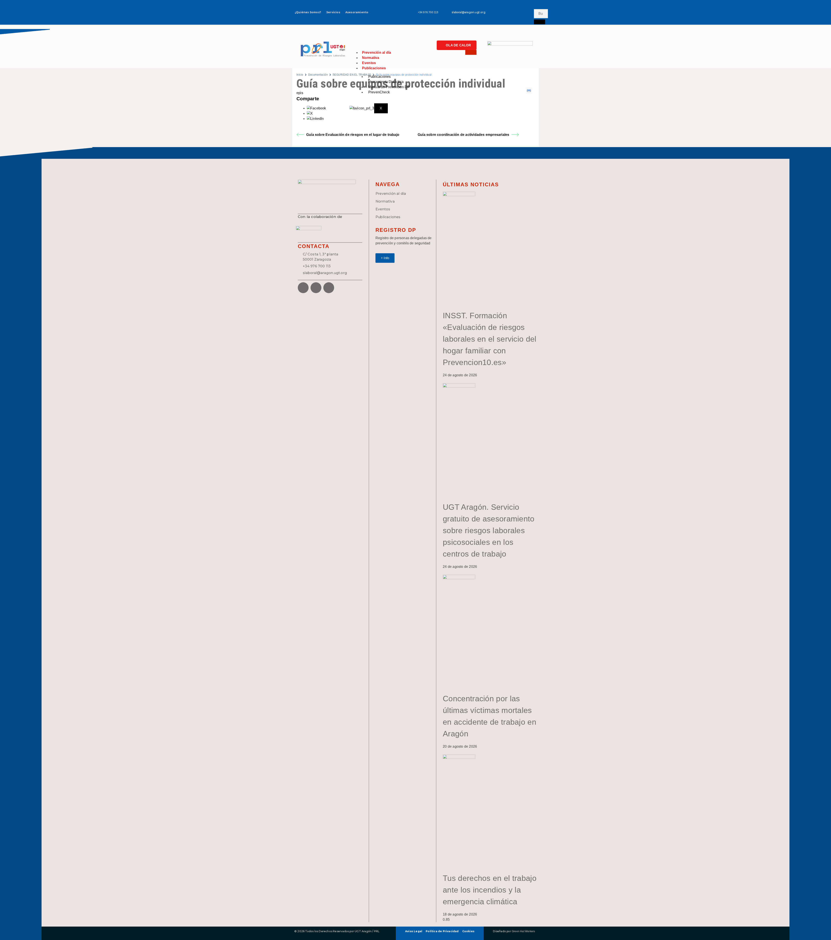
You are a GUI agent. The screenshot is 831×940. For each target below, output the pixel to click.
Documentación (318, 74)
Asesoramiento (357, 12)
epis (299, 93)
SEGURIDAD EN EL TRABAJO (352, 74)
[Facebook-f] (515, 5)
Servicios (333, 12)
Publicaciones (374, 68)
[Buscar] (539, 21)
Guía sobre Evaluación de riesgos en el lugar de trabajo (352, 134)
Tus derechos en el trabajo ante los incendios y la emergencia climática (489, 890)
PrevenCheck (379, 92)
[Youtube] (528, 17)
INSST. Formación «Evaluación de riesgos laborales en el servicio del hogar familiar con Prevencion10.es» (489, 339)
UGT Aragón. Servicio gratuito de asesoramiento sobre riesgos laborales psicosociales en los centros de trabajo (489, 530)
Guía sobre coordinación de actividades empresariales (463, 134)
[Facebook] (303, 287)
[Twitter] (528, 5)
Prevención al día (376, 52)
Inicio (299, 74)
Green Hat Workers (523, 931)
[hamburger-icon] (471, 52)
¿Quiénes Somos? (308, 12)
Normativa (370, 58)
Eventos (369, 63)
